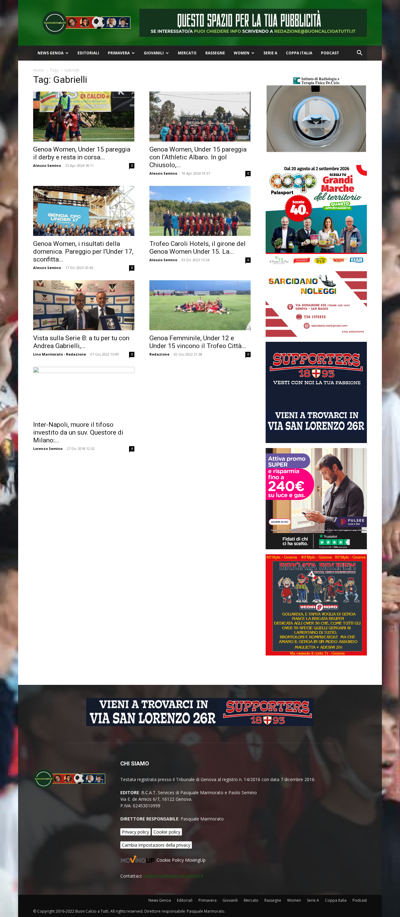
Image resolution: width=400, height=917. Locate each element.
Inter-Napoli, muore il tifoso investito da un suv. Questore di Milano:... (78, 432)
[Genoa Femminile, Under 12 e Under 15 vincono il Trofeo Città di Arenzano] (200, 305)
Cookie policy (166, 832)
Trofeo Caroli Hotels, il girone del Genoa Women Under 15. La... (197, 247)
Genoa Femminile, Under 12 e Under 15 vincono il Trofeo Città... (197, 342)
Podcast (330, 53)
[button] (359, 54)
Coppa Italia (299, 53)
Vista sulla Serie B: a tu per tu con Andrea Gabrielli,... (81, 342)
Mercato (187, 53)
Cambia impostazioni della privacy (156, 845)
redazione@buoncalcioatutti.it (173, 876)
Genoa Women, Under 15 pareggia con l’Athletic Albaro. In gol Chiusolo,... (198, 157)
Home (38, 70)
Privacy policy (135, 832)
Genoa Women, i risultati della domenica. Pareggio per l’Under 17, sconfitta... (83, 251)
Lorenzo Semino (47, 448)
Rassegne (215, 53)
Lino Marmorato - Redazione (59, 354)
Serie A (270, 53)
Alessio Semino (47, 165)
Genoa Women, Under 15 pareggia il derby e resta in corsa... (81, 153)
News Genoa (50, 53)
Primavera (119, 53)
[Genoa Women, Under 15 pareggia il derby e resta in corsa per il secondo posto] (83, 117)
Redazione (159, 354)
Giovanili (154, 53)
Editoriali (88, 53)
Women (241, 53)
